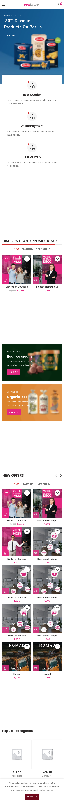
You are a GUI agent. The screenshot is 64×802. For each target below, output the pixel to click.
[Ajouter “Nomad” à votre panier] (5, 668)
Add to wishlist (27, 259)
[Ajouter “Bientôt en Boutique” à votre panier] (5, 280)
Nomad (16, 674)
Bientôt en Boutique (17, 286)
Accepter (32, 797)
